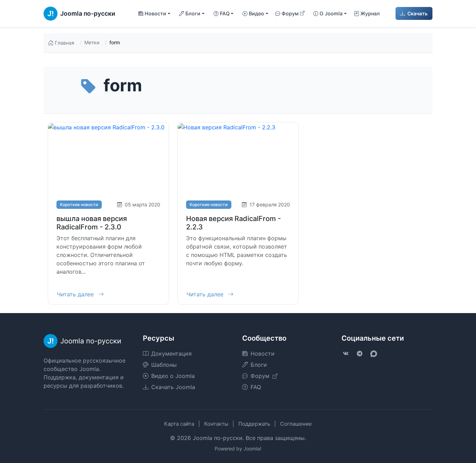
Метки (91, 42)
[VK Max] (373, 353)
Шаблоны (164, 364)
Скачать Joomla (173, 387)
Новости (263, 353)
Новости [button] (155, 13)
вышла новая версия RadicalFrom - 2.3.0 (91, 222)
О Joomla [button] (331, 13)
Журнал (370, 13)
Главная (64, 43)
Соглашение (296, 423)
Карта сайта (179, 423)
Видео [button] (256, 13)
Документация (171, 353)
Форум (290, 13)
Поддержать (254, 423)
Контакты (216, 423)
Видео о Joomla (173, 375)
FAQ (256, 387)
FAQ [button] (225, 13)
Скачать (417, 13)
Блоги (259, 364)
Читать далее (76, 294)
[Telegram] (359, 353)
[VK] (345, 353)
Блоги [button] (192, 13)
